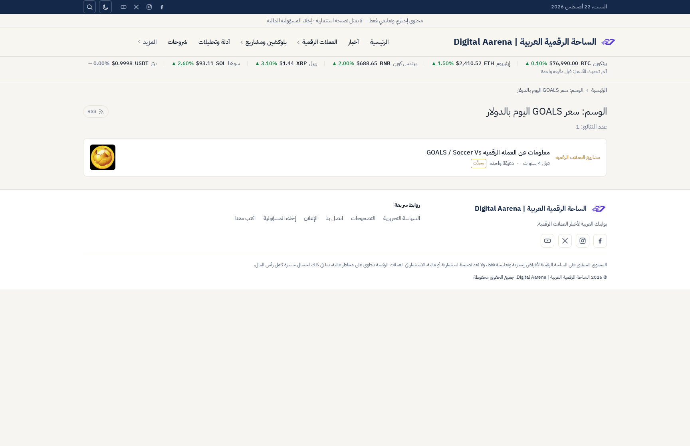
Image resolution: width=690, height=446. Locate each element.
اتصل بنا (334, 218)
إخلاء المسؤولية (280, 218)
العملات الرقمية (319, 42)
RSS (91, 111)
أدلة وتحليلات (214, 42)
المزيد (150, 42)
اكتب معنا (245, 218)
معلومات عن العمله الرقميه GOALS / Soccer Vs (488, 152)
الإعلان (310, 218)
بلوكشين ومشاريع (266, 42)
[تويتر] (136, 7)
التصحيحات (363, 218)
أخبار (353, 42)
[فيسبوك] (162, 7)
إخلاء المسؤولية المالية (289, 20)
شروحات (177, 42)
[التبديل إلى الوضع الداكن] (105, 6)
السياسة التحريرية (401, 218)
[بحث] (89, 6)
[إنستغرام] (149, 7)
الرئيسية (379, 42)
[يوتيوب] (123, 7)
